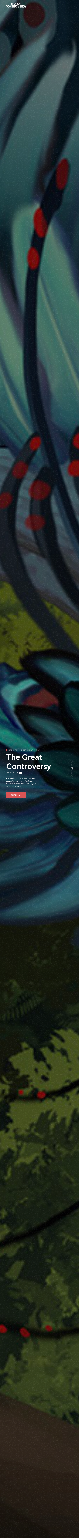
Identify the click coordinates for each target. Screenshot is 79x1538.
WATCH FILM (16, 796)
